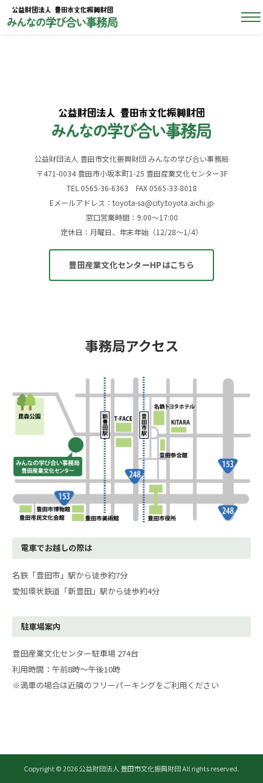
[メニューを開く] (251, 17)
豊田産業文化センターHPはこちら (131, 265)
